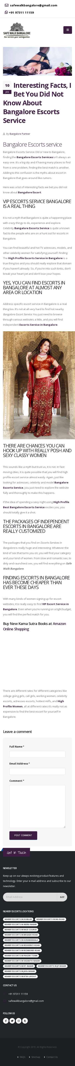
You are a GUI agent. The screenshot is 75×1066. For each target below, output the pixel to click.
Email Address (18, 763)
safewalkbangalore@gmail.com (33, 5)
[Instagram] (18, 1021)
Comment (15, 781)
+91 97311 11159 (21, 12)
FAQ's (22, 1057)
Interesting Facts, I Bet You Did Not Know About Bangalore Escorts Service (37, 103)
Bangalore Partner (20, 133)
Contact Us (52, 1057)
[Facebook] (6, 1021)
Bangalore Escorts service (32, 144)
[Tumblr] (25, 1021)
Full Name (15, 746)
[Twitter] (12, 1021)
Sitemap (35, 1057)
